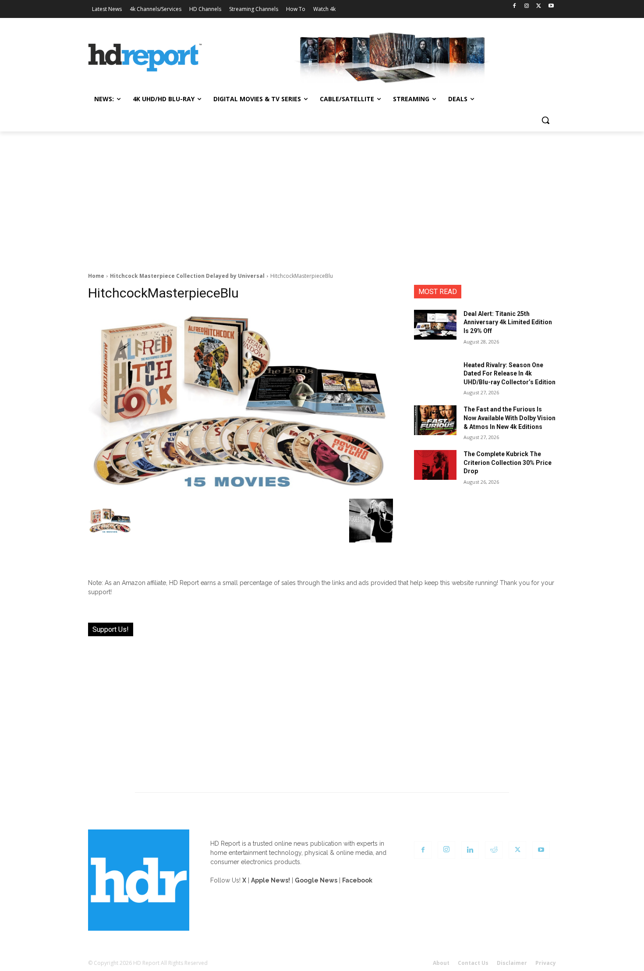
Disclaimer (512, 963)
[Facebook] (515, 6)
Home (96, 276)
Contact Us (473, 963)
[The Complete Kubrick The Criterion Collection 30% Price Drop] (435, 465)
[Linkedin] (470, 850)
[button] (545, 120)
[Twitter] (539, 6)
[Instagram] (527, 6)
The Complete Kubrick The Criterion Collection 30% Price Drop (508, 462)
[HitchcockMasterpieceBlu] (240, 402)
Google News (316, 880)
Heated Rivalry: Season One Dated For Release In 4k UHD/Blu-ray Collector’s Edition (510, 373)
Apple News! (270, 880)
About (441, 963)
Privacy (545, 963)
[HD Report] (145, 57)
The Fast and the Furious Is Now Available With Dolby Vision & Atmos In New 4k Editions (510, 418)
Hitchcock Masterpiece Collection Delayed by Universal (187, 276)
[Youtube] (551, 6)
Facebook (357, 880)
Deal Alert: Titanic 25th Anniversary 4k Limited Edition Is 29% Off (508, 322)
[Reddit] (493, 850)
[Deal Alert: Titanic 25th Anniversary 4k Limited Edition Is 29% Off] (435, 325)
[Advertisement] (322, 197)
